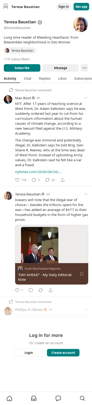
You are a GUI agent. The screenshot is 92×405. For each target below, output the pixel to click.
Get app (81, 6)
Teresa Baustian (26, 90)
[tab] (10, 78)
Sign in (64, 6)
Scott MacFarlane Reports (43, 268)
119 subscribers (17, 59)
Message (60, 68)
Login (29, 353)
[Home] (5, 6)
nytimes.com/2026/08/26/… (38, 171)
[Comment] (31, 290)
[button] (9, 398)
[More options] (86, 98)
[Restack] (41, 290)
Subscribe (22, 68)
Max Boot (23, 97)
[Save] (81, 274)
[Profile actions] (84, 68)
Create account (63, 353)
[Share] (63, 180)
